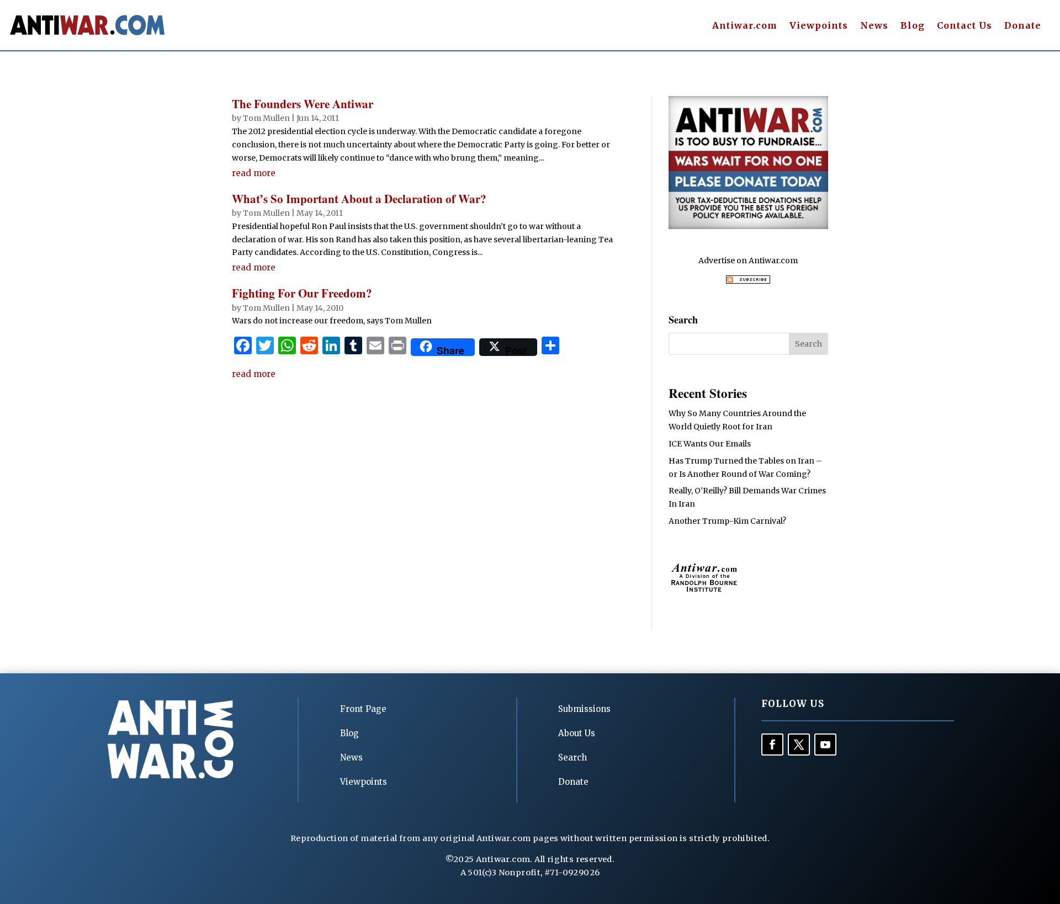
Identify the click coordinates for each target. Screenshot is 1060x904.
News (874, 26)
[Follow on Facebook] (772, 744)
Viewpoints (818, 26)
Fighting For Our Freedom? (302, 293)
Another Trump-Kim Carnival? (727, 521)
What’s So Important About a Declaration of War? (359, 198)
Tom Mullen (266, 118)
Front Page (363, 709)
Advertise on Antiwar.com (748, 260)
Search (572, 757)
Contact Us (964, 26)
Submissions (584, 709)
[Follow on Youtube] (825, 744)
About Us (576, 733)
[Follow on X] (799, 744)
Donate (1022, 26)
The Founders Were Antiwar (302, 103)
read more (253, 173)
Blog (912, 26)
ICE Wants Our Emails (710, 444)
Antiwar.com (744, 26)
